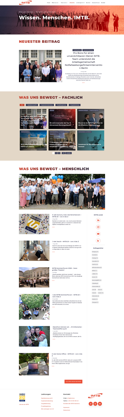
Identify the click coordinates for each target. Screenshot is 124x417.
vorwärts (68, 153)
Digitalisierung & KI (32, 105)
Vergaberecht (53, 134)
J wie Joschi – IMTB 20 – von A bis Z (65, 241)
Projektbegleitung (77, 50)
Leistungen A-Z (80, 2)
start (94, 289)
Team (100, 289)
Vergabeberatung (74, 105)
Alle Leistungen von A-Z (47, 409)
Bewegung (95, 251)
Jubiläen (94, 273)
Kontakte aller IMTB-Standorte (71, 403)
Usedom (100, 292)
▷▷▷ (83, 82)
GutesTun (95, 264)
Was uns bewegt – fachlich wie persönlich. (37, 12)
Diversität (94, 254)
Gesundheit (95, 261)
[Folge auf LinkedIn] (98, 220)
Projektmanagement (94, 110)
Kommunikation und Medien (85, 131)
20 (63, 153)
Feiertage (95, 258)
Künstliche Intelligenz (83, 110)
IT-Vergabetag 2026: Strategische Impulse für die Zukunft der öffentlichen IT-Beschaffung (61, 144)
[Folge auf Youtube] (98, 234)
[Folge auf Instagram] (98, 227)
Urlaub (94, 292)
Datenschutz (66, 410)
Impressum (66, 407)
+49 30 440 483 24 (73, 401)
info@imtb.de (70, 398)
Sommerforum (96, 2)
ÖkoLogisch (95, 302)
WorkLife (94, 299)
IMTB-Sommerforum (96, 267)
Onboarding (95, 283)
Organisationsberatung (88, 50)
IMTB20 (94, 270)
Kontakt (103, 2)
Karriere (88, 2)
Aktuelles (72, 2)
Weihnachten (95, 296)
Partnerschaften (96, 286)
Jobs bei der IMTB (24, 404)
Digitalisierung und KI (47, 398)
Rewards (52, 110)
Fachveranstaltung (25, 131)
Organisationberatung (47, 401)
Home (48, 2)
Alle (22, 105)
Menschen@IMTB (96, 280)
